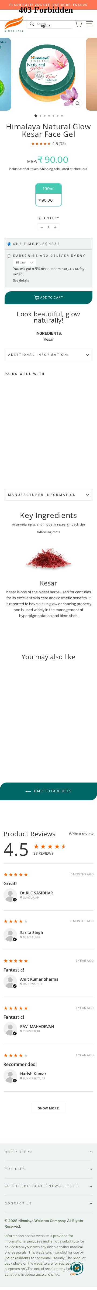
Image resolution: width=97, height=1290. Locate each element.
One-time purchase (36, 244)
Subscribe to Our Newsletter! (42, 1186)
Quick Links (19, 1152)
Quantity (48, 218)
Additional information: (38, 355)
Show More (48, 1108)
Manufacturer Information (42, 495)
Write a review (81, 834)
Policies (15, 1169)
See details (21, 280)
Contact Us (18, 1203)
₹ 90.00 (13, 435)
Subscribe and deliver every (50, 256)
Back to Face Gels (52, 791)
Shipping (46, 169)
